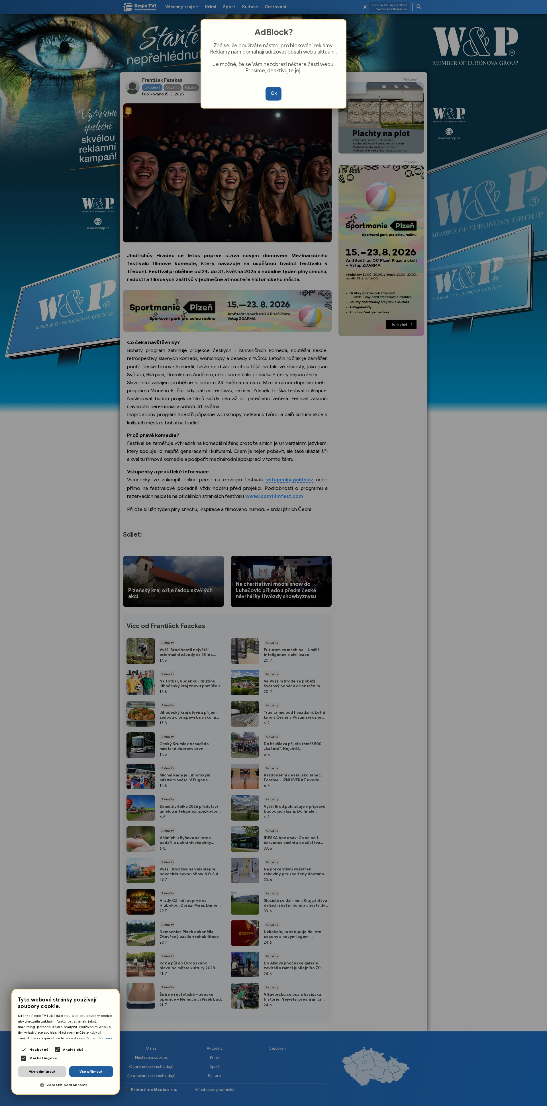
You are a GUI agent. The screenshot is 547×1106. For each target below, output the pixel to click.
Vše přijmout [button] (91, 1071)
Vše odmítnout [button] (42, 1071)
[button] (65, 1085)
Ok (274, 93)
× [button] (112, 995)
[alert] (65, 1042)
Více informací (99, 1038)
